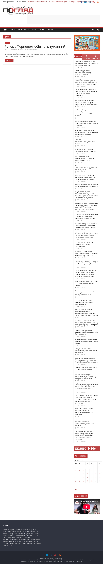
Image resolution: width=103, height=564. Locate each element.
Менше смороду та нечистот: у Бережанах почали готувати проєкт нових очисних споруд (85, 225)
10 (75, 474)
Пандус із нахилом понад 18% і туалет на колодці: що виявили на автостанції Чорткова (86, 63)
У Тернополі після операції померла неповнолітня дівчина (85, 150)
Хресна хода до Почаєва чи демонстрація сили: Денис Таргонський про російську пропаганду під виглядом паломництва (84, 435)
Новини (12, 30)
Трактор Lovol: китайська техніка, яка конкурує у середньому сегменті (86, 283)
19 (83, 477)
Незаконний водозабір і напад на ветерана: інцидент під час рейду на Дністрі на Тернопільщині (86, 263)
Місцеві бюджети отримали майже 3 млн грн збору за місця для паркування (86, 168)
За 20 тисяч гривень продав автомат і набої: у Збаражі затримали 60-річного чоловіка (86, 102)
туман (37, 50)
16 (99, 474)
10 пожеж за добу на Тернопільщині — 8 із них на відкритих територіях (84, 158)
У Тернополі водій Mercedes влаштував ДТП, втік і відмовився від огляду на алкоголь (86, 132)
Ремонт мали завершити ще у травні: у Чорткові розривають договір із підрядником (85, 293)
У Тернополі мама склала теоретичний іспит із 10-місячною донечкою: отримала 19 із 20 (86, 253)
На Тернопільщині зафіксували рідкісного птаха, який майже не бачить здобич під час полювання (86, 92)
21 (91, 477)
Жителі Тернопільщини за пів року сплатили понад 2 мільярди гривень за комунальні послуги (86, 82)
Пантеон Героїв (30, 30)
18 (79, 477)
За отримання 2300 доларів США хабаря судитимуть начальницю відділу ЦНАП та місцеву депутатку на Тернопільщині (86, 206)
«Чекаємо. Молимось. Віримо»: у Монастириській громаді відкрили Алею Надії (86, 123)
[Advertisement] (63, 19)
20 (87, 477)
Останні (79, 56)
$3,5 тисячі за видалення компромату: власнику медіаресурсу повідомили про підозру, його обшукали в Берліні (86, 312)
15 (95, 474)
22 (95, 477)
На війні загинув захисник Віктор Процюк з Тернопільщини (48, 2)
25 (79, 481)
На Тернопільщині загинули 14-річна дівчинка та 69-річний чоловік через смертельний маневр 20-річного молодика (85, 273)
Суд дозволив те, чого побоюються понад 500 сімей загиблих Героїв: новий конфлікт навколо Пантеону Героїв (86, 195)
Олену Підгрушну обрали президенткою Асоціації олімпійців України (83, 73)
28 (91, 481)
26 (83, 481)
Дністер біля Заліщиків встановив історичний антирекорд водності (86, 185)
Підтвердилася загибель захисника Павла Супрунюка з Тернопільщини (85, 302)
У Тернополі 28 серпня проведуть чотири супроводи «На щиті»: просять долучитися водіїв (86, 235)
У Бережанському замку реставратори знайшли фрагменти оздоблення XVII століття (84, 423)
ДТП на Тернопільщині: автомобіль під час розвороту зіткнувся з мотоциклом (85, 377)
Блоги (50, 30)
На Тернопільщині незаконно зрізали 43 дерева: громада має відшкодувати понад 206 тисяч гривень (86, 113)
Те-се (7, 43)
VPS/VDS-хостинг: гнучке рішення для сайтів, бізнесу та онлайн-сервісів (86, 142)
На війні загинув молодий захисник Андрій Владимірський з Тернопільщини (86, 332)
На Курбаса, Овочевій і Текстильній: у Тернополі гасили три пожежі (86, 351)
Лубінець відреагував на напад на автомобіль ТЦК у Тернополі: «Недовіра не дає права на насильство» (86, 387)
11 (79, 474)
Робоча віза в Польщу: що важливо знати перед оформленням (84, 244)
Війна (20, 30)
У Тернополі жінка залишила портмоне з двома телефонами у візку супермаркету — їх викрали (86, 323)
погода (22, 50)
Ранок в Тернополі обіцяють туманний (35, 46)
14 (91, 474)
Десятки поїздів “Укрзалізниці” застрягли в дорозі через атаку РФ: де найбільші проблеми (86, 177)
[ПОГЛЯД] (5, 30)
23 (99, 477)
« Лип (75, 489)
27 (87, 481)
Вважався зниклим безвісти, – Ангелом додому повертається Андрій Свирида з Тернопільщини (86, 360)
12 (83, 474)
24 (75, 481)
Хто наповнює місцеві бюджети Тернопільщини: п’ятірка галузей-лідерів (86, 341)
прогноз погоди (30, 50)
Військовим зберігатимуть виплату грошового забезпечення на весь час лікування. (84, 411)
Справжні (42, 30)
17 (75, 477)
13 (87, 474)
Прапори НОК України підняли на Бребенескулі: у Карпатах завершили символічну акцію (86, 216)
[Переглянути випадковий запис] (97, 30)
